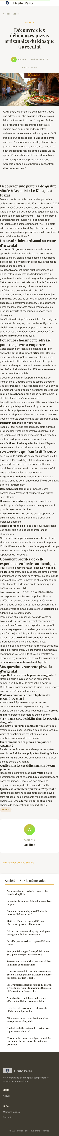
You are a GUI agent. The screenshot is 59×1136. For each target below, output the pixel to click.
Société (16, 14)
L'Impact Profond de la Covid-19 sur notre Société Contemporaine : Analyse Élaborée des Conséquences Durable (29, 974)
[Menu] (53, 3)
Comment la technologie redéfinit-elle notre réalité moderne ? (27, 913)
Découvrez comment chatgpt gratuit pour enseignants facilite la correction (28, 933)
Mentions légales (11, 1112)
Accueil (6, 14)
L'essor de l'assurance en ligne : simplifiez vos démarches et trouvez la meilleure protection (29, 1041)
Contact (7, 1117)
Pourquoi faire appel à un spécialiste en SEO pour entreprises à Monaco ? (28, 953)
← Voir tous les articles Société (17, 862)
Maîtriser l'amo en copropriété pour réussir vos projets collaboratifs (26, 923)
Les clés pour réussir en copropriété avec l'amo (28, 943)
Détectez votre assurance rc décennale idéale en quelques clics (27, 1009)
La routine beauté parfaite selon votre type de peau (29, 902)
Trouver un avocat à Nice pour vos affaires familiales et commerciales (29, 963)
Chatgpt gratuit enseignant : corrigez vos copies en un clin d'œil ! (28, 1030)
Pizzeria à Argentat (20, 211)
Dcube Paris (23, 3)
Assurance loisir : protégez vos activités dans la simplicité (27, 892)
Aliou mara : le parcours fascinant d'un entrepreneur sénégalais (27, 1020)
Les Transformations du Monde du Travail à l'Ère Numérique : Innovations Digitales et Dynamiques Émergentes (29, 988)
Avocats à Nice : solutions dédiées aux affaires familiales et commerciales (26, 999)
